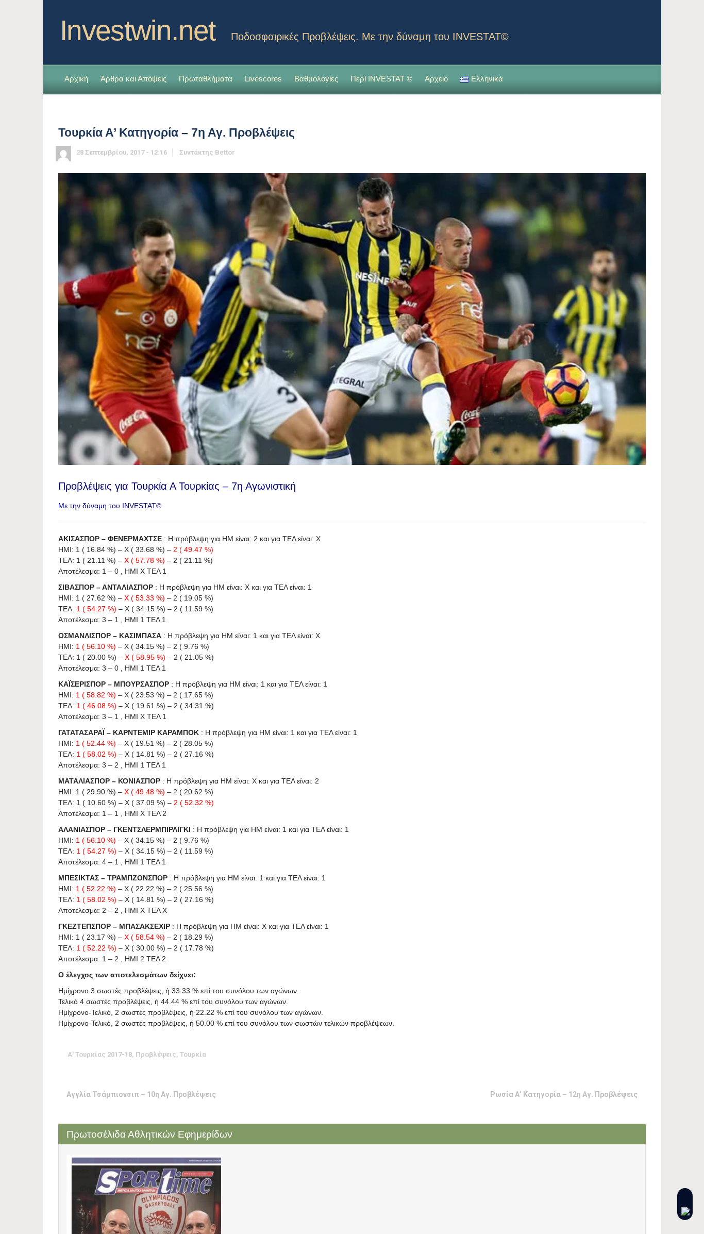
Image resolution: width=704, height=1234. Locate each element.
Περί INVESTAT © (381, 78)
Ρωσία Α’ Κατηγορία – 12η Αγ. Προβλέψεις (564, 1094)
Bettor (225, 152)
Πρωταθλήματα (205, 78)
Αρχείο (436, 78)
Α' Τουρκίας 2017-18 (100, 1054)
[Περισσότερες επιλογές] (638, 1054)
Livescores (263, 78)
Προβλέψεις (156, 1054)
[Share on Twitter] (558, 1054)
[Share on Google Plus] (590, 1054)
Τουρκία (193, 1054)
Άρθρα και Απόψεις (133, 78)
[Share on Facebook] (574, 1054)
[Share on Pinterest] (606, 1054)
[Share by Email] (622, 1054)
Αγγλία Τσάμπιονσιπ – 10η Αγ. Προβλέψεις (141, 1094)
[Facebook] (637, 27)
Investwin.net (137, 30)
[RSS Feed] (621, 27)
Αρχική (76, 78)
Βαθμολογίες (316, 78)
